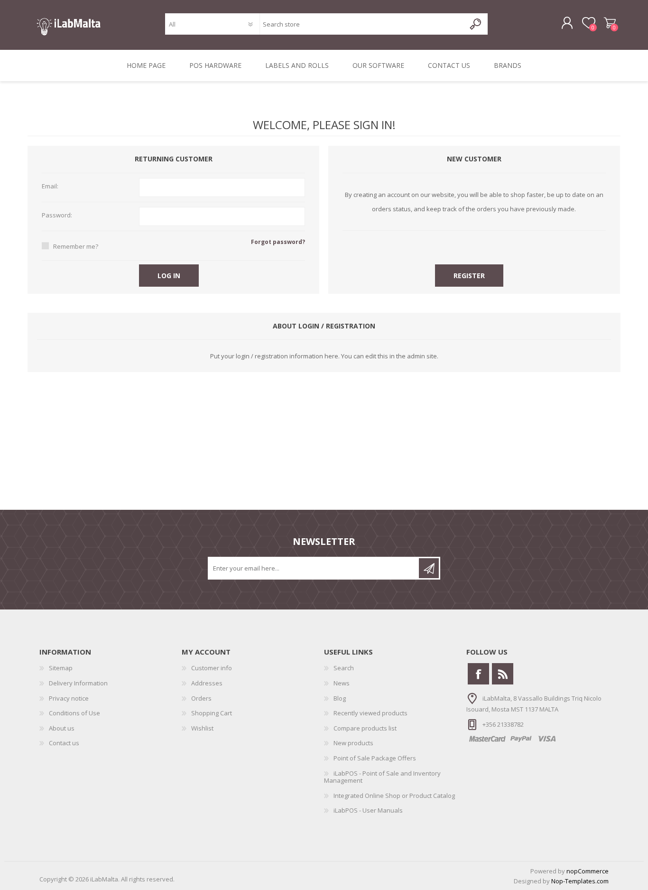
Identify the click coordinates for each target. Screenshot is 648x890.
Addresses (206, 683)
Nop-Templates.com (580, 881)
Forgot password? (278, 242)
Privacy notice (69, 698)
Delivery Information (78, 683)
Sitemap (61, 668)
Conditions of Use (74, 713)
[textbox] (362, 24)
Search (343, 668)
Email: (50, 186)
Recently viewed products (370, 713)
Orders (201, 698)
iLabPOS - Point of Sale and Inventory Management (382, 777)
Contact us (64, 743)
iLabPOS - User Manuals (368, 810)
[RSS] (502, 673)
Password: (57, 215)
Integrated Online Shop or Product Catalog (394, 795)
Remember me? (75, 246)
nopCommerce (587, 871)
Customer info (211, 668)
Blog (339, 698)
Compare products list (365, 728)
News (341, 683)
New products (353, 743)
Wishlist (202, 728)
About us (61, 728)
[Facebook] (478, 673)
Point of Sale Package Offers (374, 758)
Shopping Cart (609, 23)
